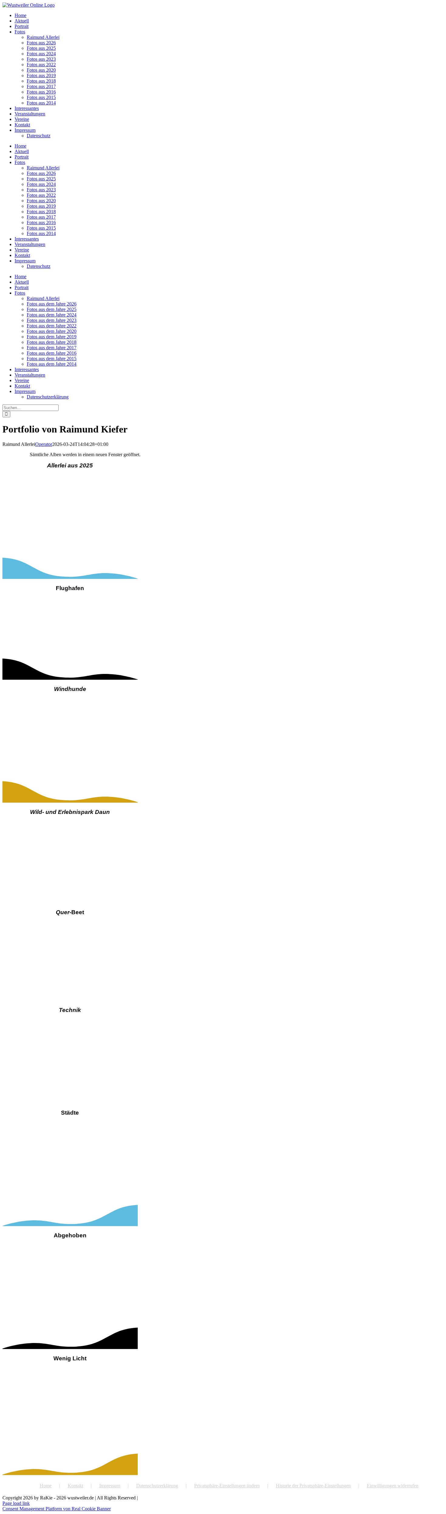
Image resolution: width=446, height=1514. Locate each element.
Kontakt (75, 1485)
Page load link (16, 1503)
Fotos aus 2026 (41, 42)
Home (46, 1485)
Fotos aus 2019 (41, 75)
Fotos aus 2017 (41, 86)
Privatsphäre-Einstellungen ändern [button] (227, 1485)
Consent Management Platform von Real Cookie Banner (56, 1508)
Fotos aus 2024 (41, 53)
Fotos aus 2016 (41, 91)
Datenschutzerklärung (157, 1485)
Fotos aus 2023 (41, 59)
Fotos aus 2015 (41, 97)
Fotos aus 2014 (41, 102)
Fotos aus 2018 (41, 81)
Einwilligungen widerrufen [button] (392, 1485)
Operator (43, 444)
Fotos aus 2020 (41, 70)
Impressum (109, 1485)
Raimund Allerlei (43, 37)
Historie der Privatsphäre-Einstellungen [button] (313, 1485)
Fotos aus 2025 (41, 48)
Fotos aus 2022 (41, 64)
